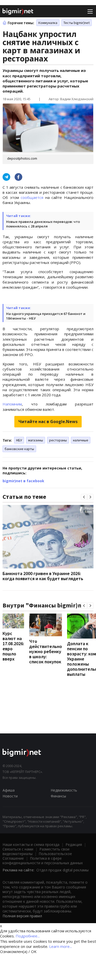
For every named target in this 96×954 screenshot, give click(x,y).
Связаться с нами (18, 849)
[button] (84, 497)
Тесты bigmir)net (76, 22)
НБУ (19, 440)
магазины (35, 440)
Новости (10, 796)
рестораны (58, 440)
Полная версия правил (22, 915)
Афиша (9, 790)
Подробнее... (28, 935)
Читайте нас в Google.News (48, 421)
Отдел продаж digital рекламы (62, 870)
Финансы (58, 796)
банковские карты (19, 449)
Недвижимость (64, 790)
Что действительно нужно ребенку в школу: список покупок (45, 651)
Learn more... (60, 946)
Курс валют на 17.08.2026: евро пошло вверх (13, 646)
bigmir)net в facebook (23, 480)
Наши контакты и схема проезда (31, 844)
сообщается (32, 197)
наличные (80, 440)
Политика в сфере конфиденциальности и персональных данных (43, 860)
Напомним (12, 403)
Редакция (74, 844)
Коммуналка (47, 22)
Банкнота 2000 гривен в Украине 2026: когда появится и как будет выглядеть (43, 575)
